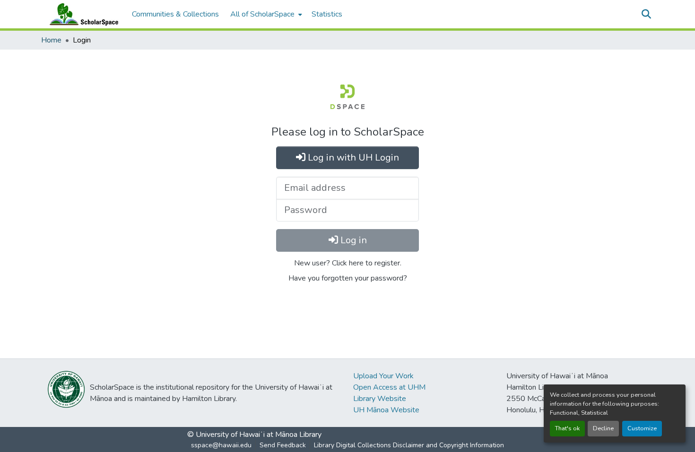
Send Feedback (283, 445)
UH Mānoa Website (386, 410)
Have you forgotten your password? (347, 278)
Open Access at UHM (389, 387)
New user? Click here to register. (347, 263)
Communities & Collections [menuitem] (175, 14)
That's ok (567, 428)
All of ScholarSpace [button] (262, 14)
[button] (81, 14)
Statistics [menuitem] (327, 14)
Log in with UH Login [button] (352, 157)
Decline (603, 428)
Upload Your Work (383, 376)
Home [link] (51, 40)
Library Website (379, 398)
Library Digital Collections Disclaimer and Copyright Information (409, 445)
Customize (642, 428)
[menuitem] (265, 14)
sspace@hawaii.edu (221, 445)
